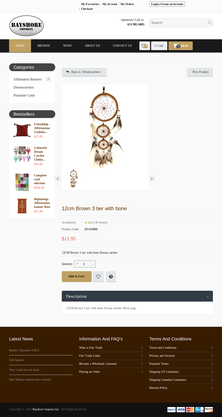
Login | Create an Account (167, 4)
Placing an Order (89, 371)
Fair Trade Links (89, 355)
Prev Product (201, 72)
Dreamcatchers (23, 87)
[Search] (210, 22)
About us (92, 45)
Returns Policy (158, 387)
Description (137, 296)
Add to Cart (76, 276)
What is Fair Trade (90, 347)
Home (20, 45)
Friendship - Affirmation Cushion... (42, 128)
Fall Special (16, 360)
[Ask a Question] (111, 276)
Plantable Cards (24, 95)
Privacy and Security (162, 355)
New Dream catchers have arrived (30, 379)
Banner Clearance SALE (24, 350)
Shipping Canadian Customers (167, 379)
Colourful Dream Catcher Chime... (40, 153)
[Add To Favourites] (98, 276)
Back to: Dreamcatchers (85, 72)
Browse (44, 45)
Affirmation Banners (27, 79)
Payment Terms (158, 363)
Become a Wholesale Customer (98, 363)
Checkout (87, 8)
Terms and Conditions (162, 347)
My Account (110, 4)
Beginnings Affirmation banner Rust (42, 202)
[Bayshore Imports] (26, 26)
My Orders (127, 4)
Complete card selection (40, 179)
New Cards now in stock (24, 369)
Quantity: (67, 264)
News (67, 45)
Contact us (122, 45)
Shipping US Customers (164, 371)
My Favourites (90, 4)
